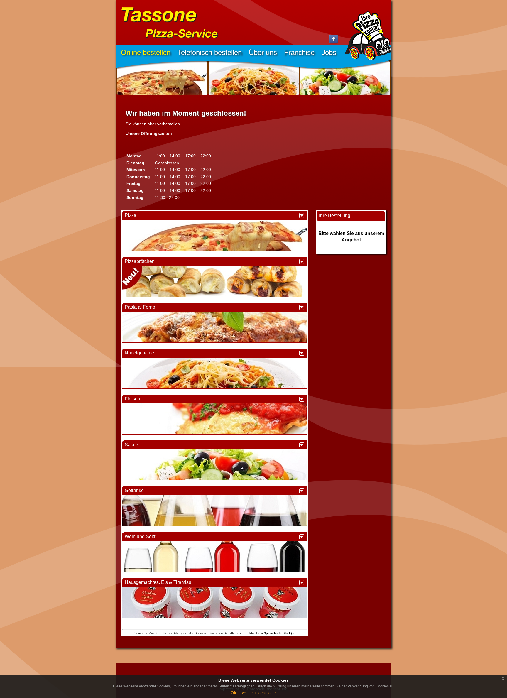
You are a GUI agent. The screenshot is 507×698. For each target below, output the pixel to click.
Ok (233, 692)
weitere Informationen (259, 693)
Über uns (263, 52)
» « (278, 633)
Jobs (329, 52)
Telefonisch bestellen (210, 52)
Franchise (299, 52)
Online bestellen (145, 52)
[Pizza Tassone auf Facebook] (334, 42)
